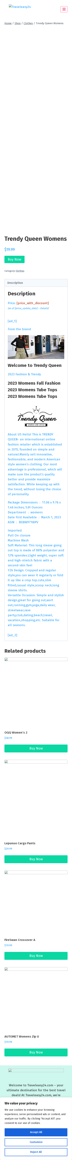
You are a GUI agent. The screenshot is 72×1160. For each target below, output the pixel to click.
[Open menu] (64, 9)
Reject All (36, 1152)
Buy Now (14, 259)
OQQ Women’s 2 (15, 732)
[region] (36, 1128)
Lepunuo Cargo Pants (19, 843)
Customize (36, 1142)
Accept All (36, 1132)
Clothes (20, 271)
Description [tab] (15, 283)
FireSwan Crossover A (19, 940)
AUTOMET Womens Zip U (21, 1036)
